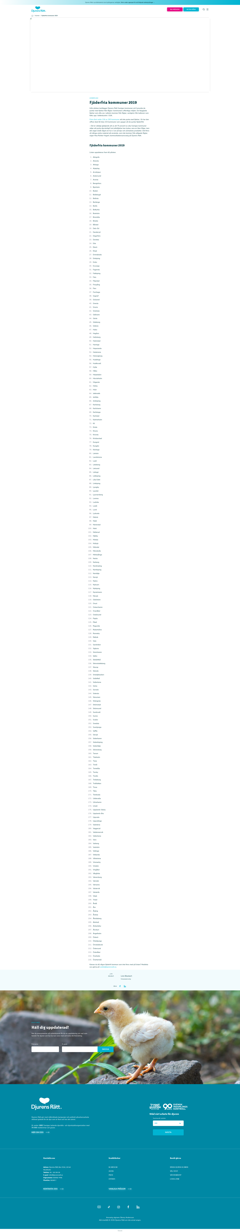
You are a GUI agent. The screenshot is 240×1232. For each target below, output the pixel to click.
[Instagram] (118, 1207)
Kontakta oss (50, 1189)
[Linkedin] (138, 1207)
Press (111, 1175)
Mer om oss (38, 1132)
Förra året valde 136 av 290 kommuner (104, 119)
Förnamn (35, 1044)
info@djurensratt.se (56, 1175)
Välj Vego (174, 1171)
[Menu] (207, 9)
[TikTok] (109, 1207)
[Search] (204, 9)
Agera (111, 1171)
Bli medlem (113, 1167)
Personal (120, 1230)
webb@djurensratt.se (108, 967)
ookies (112, 1179)
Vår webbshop (175, 1175)
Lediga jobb (174, 1179)
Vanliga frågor (117, 1189)
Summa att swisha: (159, 1118)
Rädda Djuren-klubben (179, 1167)
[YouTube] (99, 1207)
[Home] (39, 9)
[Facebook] (128, 1207)
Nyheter (38, 16)
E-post (64, 1044)
